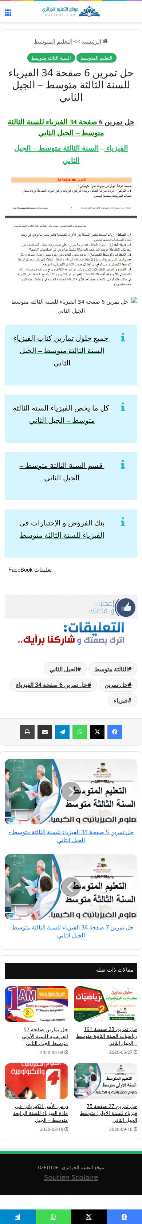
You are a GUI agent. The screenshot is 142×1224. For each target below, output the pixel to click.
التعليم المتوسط (53, 41)
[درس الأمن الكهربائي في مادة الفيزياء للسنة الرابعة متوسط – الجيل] (36, 1081)
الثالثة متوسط (111, 669)
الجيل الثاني (63, 669)
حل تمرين (116, 685)
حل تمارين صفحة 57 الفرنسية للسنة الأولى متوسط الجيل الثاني (45, 1036)
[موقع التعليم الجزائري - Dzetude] (71, 11)
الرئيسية (92, 41)
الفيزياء (116, 148)
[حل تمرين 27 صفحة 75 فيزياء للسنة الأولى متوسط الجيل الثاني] (105, 1081)
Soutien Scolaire (71, 1177)
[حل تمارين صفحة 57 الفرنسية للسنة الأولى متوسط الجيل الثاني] (36, 1004)
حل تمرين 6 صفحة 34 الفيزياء (51, 685)
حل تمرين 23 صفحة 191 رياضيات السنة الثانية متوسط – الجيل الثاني (106, 1035)
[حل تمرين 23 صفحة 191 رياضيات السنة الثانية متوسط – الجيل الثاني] (105, 1004)
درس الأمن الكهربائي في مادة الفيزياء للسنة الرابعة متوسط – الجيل (40, 1113)
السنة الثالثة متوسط (51, 58)
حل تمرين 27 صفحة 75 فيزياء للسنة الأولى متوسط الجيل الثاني (108, 1113)
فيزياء (121, 700)
